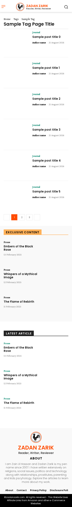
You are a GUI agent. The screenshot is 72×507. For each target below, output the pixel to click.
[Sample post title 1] (17, 73)
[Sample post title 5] (17, 196)
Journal (36, 32)
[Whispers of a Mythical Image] (55, 279)
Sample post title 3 (46, 130)
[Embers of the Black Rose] (55, 252)
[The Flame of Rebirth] (55, 307)
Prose (7, 242)
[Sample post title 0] (17, 42)
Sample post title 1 (46, 68)
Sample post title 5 (46, 191)
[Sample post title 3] (17, 134)
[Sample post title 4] (17, 165)
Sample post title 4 (46, 160)
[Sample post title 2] (17, 104)
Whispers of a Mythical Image (20, 275)
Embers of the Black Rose (18, 248)
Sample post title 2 (46, 99)
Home (7, 19)
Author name (39, 42)
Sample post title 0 (46, 37)
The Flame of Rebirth (19, 302)
